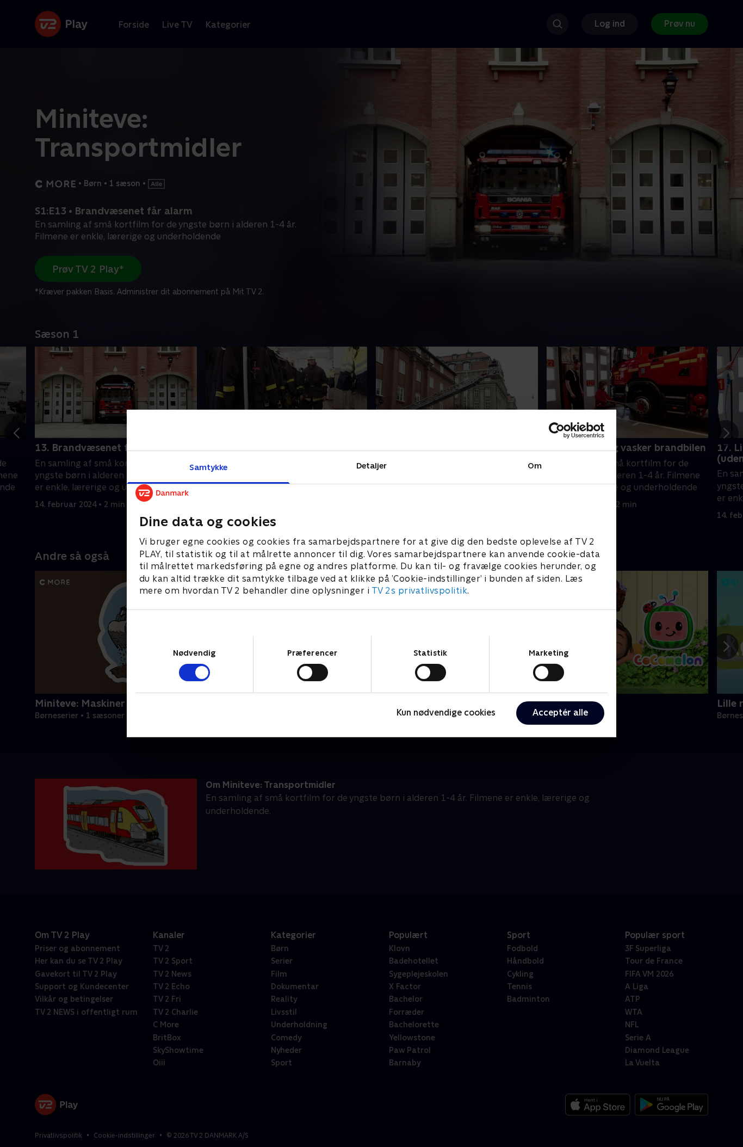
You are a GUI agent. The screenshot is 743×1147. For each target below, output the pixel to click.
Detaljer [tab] (371, 465)
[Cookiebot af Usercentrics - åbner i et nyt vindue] (556, 430)
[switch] (312, 672)
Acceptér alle (560, 712)
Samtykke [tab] (208, 467)
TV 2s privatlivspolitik (419, 590)
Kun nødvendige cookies (446, 712)
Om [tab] (535, 465)
